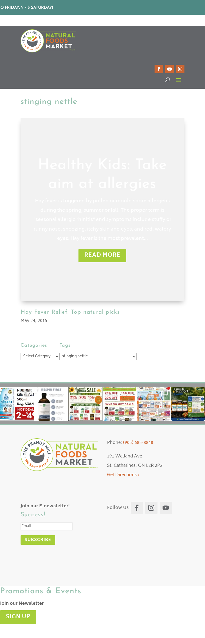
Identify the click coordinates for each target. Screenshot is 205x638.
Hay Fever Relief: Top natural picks (70, 312)
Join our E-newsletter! (45, 506)
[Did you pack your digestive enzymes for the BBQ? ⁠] (188, 404)
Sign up (18, 617)
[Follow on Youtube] (169, 69)
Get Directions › (123, 475)
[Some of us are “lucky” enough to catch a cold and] (51, 404)
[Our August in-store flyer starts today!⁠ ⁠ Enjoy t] (154, 404)
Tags (65, 345)
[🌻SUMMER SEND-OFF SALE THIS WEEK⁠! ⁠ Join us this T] (119, 404)
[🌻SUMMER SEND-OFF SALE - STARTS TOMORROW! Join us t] (85, 404)
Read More (102, 255)
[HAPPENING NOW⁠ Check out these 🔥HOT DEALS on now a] (17, 404)
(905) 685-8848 (138, 443)
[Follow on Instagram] (180, 69)
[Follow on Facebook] (159, 69)
